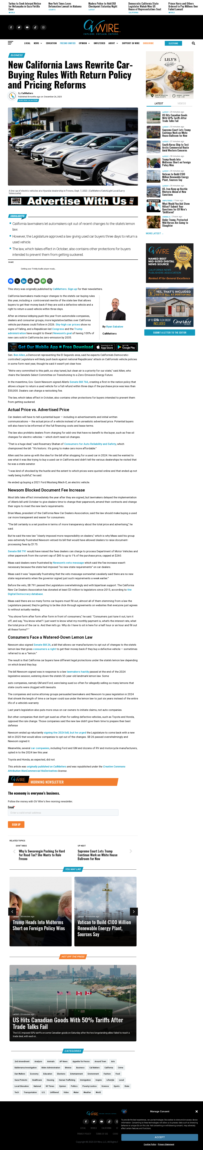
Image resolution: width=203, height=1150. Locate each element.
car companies (40, 748)
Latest (75, 10)
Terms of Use (102, 1133)
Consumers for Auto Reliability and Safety (90, 444)
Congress (58, 329)
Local (83, 1128)
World (155, 13)
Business (16, 55)
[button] (196, 1111)
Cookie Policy (150, 1144)
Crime (194, 13)
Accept (160, 1137)
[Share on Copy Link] (50, 281)
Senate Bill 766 (79, 381)
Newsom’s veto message (68, 562)
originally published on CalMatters (46, 766)
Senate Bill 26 (42, 644)
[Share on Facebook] (11, 281)
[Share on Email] (37, 281)
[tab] (159, 104)
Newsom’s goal (62, 333)
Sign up (72, 289)
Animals (166, 217)
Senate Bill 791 (17, 551)
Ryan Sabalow (114, 326)
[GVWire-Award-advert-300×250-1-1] (169, 282)
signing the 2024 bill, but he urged (65, 732)
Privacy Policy (84, 1133)
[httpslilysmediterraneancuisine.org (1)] (169, 98)
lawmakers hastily (78, 671)
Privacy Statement (166, 1144)
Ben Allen (19, 355)
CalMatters (60, 289)
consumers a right (44, 649)
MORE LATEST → (155, 233)
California (117, 13)
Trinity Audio (37, 269)
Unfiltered (167, 201)
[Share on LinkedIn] (24, 281)
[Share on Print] (30, 281)
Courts (35, 10)
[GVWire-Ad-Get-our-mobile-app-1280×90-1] (73, 350)
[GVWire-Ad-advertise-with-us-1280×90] (73, 204)
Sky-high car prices (68, 324)
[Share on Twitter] (17, 281)
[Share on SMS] (43, 281)
